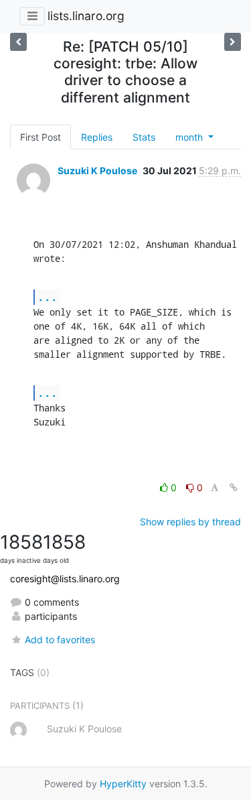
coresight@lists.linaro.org (65, 578)
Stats (144, 137)
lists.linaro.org (86, 16)
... (47, 296)
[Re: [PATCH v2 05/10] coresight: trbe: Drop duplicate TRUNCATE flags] (232, 42)
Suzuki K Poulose (97, 170)
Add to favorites (60, 639)
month (190, 137)
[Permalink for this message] (233, 487)
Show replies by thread (190, 521)
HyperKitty (123, 783)
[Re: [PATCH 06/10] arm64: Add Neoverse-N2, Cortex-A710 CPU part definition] (18, 42)
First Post (40, 137)
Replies (96, 137)
